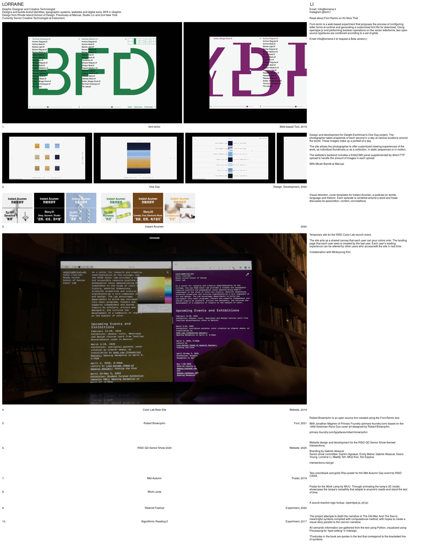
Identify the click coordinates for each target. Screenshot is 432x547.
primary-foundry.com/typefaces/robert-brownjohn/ (338, 432)
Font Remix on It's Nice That (341, 18)
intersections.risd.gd (321, 463)
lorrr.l (328, 12)
